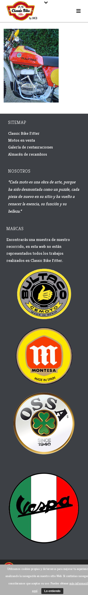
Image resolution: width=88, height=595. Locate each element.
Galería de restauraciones (30, 147)
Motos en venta (21, 140)
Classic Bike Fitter (24, 133)
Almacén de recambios (27, 154)
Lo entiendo (52, 591)
